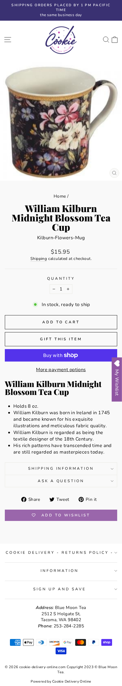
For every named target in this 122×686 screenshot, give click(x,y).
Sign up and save (59, 589)
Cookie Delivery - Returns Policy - (59, 552)
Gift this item (61, 339)
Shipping (38, 258)
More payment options (61, 369)
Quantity (61, 278)
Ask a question (61, 481)
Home (60, 196)
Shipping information (61, 468)
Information (60, 570)
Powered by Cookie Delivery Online (61, 681)
